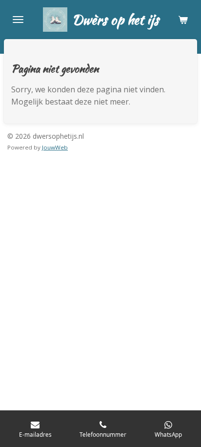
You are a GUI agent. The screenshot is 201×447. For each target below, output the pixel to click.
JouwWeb (55, 147)
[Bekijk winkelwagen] (183, 19)
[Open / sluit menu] (18, 19)
